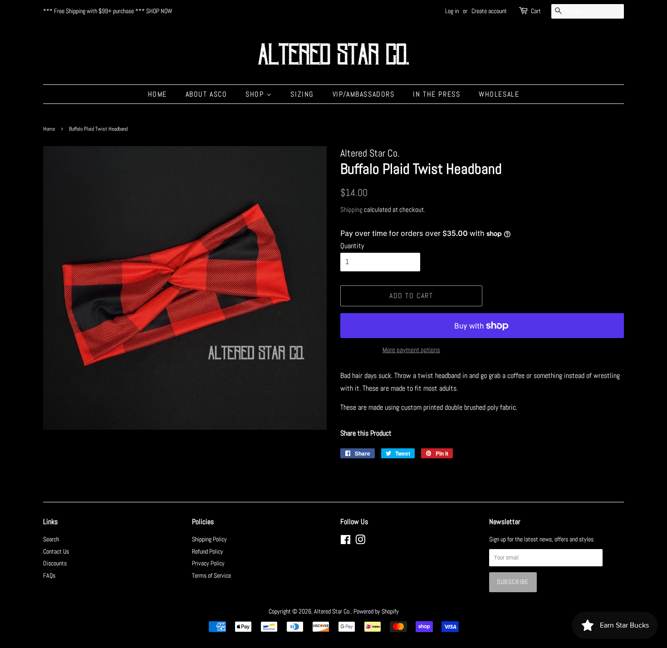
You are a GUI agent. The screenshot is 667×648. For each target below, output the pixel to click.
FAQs (49, 575)
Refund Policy (207, 551)
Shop (255, 94)
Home (157, 94)
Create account (489, 11)
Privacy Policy (208, 563)
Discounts (55, 563)
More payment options (411, 349)
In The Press (436, 94)
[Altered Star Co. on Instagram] (360, 541)
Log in (452, 11)
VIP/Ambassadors (364, 94)
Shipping (351, 209)
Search (51, 539)
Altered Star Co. (332, 611)
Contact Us (56, 551)
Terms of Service (211, 575)
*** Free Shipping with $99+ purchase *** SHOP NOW (107, 11)
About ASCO (206, 94)
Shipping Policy (209, 539)
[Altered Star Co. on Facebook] (345, 541)
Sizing (302, 94)
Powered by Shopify (376, 611)
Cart (536, 11)
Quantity (352, 245)
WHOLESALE (499, 94)
